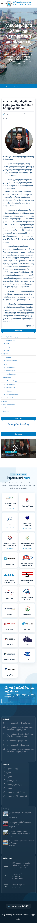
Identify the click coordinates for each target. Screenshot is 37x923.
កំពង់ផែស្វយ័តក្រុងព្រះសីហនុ (13, 86)
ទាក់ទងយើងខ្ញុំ (7, 701)
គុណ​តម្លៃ (7, 350)
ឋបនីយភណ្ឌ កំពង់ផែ (7, 377)
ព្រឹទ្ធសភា (9, 776)
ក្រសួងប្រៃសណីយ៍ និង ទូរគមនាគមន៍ (16, 796)
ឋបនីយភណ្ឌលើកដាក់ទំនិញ (11, 387)
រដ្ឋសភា (8, 772)
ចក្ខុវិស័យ (7, 343)
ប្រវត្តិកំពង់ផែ (8, 357)
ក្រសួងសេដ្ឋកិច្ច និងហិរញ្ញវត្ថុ (14, 784)
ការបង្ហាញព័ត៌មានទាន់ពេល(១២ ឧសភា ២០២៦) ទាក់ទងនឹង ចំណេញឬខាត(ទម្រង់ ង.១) (20, 750)
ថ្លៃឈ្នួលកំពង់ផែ (6, 411)
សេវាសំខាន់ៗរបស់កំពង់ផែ (8, 397)
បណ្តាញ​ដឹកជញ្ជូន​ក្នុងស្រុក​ (11, 367)
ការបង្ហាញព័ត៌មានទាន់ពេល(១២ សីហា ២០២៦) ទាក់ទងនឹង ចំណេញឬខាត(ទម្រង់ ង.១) (20, 729)
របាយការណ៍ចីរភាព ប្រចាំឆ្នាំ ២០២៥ (17, 741)
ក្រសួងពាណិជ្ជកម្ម (11, 788)
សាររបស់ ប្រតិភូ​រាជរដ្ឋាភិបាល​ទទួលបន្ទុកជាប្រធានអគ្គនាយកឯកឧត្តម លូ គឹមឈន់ (18, 336)
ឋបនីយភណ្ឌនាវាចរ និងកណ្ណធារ (12, 380)
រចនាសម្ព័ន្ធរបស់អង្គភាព (10, 340)
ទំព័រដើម (4, 86)
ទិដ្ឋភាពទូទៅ (5, 353)
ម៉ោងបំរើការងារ (6, 408)
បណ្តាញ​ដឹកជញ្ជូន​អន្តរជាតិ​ (11, 374)
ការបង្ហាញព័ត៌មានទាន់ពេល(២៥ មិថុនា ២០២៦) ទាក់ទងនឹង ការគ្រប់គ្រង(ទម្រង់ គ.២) (20, 735)
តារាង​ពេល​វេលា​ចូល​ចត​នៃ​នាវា (9, 404)
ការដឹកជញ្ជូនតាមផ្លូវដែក (10, 370)
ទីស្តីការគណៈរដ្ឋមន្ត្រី (12, 768)
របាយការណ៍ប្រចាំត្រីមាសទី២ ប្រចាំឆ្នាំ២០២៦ (19, 723)
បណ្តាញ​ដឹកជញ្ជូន (6, 364)
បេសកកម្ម (8, 347)
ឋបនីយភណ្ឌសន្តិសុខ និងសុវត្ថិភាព (12, 394)
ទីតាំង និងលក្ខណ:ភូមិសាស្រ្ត (11, 360)
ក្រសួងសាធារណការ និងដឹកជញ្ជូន (15, 792)
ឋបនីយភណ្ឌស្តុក (9, 391)
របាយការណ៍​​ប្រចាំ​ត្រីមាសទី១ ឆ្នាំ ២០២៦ (18, 745)
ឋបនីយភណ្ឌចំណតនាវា (10, 384)
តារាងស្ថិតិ (5, 401)
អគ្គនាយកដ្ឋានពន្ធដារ (12, 780)
